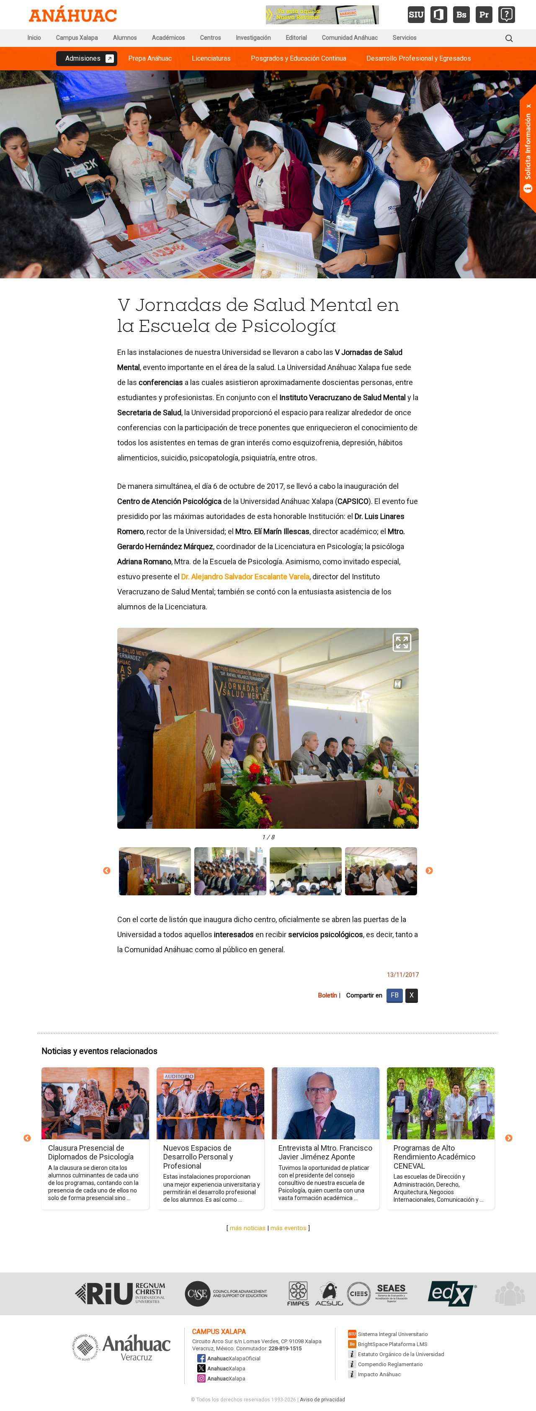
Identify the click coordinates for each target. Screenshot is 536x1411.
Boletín (327, 995)
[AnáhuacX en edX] (451, 1294)
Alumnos (125, 37)
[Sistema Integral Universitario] (416, 14)
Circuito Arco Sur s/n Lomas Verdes (235, 1341)
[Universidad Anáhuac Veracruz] (121, 1348)
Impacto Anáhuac (379, 1374)
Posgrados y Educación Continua (298, 58)
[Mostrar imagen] (155, 871)
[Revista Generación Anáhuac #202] (322, 14)
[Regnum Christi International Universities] (120, 1294)
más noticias (247, 1228)
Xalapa (226, 1368)
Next (429, 871)
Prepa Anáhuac (150, 58)
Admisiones (82, 58)
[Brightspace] (461, 14)
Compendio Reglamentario (390, 1364)
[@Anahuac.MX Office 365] (438, 14)
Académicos (168, 37)
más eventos (289, 1228)
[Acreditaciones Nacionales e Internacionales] (346, 1294)
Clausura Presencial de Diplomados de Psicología (91, 1153)
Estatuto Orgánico (401, 1354)
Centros (210, 37)
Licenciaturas (211, 58)
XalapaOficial (233, 1358)
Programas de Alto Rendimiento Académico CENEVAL (434, 1157)
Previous (107, 871)
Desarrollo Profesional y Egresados (418, 58)
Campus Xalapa (77, 37)
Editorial (296, 37)
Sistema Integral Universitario (393, 1334)
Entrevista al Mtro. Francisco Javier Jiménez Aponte (325, 1153)
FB (395, 995)
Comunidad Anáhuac (350, 37)
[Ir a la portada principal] (73, 14)
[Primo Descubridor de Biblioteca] (484, 14)
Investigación (253, 37)
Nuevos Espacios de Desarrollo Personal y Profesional (198, 1157)
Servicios (405, 37)
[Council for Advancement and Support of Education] (226, 1294)
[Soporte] (506, 14)
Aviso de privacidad (322, 1400)
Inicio (34, 37)
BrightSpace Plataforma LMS (393, 1344)
